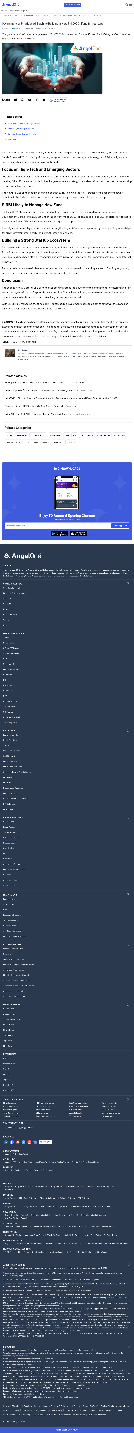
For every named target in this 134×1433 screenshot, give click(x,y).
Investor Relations (10, 614)
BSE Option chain (102, 1206)
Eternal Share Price (76, 1113)
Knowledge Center (10, 899)
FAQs (5, 1410)
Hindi (67, 435)
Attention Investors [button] (14, 1265)
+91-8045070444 (46, 1388)
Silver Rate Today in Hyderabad (18, 1226)
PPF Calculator (9, 804)
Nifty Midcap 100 (72, 1186)
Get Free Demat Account (67, 1430)
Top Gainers (8, 1035)
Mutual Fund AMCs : (13, 1240)
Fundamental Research (12, 915)
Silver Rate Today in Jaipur (102, 1226)
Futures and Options (11, 669)
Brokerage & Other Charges (14, 593)
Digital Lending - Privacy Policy (49, 1410)
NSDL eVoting (38, 1414)
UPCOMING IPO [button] (9, 1054)
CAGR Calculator (10, 756)
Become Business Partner (13, 948)
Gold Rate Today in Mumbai (16, 1215)
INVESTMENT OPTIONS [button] (13, 633)
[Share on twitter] (29, 100)
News (5, 910)
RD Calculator (8, 783)
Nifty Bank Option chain (34, 1206)
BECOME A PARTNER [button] (12, 944)
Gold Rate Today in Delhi (41, 1215)
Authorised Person (10, 880)
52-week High (8, 1025)
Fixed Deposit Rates (91, 1162)
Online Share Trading (11, 837)
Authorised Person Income (13, 970)
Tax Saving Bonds (10, 722)
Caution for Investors (97, 1414)
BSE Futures (83, 1198)
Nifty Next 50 (56, 1186)
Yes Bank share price (11, 1116)
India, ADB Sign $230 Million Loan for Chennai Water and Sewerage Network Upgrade (47, 413)
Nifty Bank (19, 1186)
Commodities (21, 435)
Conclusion (12, 139)
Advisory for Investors (115, 1410)
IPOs (75, 435)
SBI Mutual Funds (34, 1243)
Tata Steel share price (78, 1103)
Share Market (59, 442)
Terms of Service (66, 1397)
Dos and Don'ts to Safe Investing (57, 1406)
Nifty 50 (8, 1186)
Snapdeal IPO (8, 1090)
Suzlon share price (10, 1106)
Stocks (6, 637)
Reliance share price (110, 1103)
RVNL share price (43, 1109)
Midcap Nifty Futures (48, 1198)
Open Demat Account (72, 5)
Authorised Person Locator (14, 996)
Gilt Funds (70, 1252)
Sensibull (8, 1170)
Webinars (7, 620)
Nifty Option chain (13, 1206)
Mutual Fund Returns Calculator (15, 798)
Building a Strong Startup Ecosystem (23, 134)
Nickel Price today (72, 1235)
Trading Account (9, 832)
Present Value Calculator (13, 788)
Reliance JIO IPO (9, 1063)
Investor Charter (96, 1410)
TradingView (48, 1170)
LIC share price (108, 1116)
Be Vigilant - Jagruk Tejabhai (14, 936)
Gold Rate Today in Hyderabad (93, 1215)
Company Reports (10, 925)
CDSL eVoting (24, 1414)
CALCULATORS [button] (10, 730)
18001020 (12, 1128)
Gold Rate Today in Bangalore (17, 1218)
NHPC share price (43, 1106)
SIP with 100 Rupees (11, 648)
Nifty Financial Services (37, 1186)
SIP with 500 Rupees (11, 653)
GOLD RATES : (9, 1212)
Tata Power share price (45, 1116)
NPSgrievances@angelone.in (14, 1385)
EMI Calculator (9, 809)
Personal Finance (13, 442)
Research (45, 442)
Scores (77, 1406)
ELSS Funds (10, 1252)
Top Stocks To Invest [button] (14, 1099)
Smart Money (8, 904)
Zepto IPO (7, 1079)
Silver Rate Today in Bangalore (47, 1226)
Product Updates (31, 442)
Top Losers (7, 1040)
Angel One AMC (10, 1154)
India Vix (116, 1186)
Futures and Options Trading (14, 869)
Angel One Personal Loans (76, 1410)
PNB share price (75, 1109)
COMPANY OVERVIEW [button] (12, 584)
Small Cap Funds (39, 1252)
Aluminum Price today (34, 1235)
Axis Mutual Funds (53, 1243)
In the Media (8, 609)
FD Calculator (8, 777)
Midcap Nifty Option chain (58, 1206)
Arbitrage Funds (56, 1252)
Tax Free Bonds (9, 706)
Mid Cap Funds (84, 1252)
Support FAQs (28, 1128)
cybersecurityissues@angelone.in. (78, 1388)
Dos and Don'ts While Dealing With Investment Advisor (106, 1406)
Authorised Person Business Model (16, 980)
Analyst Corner (9, 885)
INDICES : (7, 1183)
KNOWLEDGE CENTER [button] (13, 817)
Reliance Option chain (82, 1206)
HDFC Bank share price (45, 1103)
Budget (9, 435)
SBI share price (42, 1113)
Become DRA (8, 954)
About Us (7, 598)
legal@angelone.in (71, 1391)
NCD (5, 696)
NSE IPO (6, 1058)
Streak (28, 1170)
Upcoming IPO (8, 664)
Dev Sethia (17, 28)
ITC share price (107, 1109)
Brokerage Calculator (11, 735)
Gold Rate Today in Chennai (66, 1215)
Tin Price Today (110, 1235)
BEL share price (75, 1116)
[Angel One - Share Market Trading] (10, 4)
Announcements (9, 1014)
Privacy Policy (50, 1397)
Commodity (7, 690)
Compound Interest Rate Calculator (17, 772)
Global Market (55, 435)
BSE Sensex (88, 1186)
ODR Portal (51, 1414)
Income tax (7, 875)
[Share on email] (44, 100)
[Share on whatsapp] (22, 100)
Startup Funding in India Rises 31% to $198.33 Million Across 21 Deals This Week (44, 382)
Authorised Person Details (13, 991)
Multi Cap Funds (100, 1252)
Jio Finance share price (111, 1113)
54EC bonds (8, 712)
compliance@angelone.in (41, 1382)
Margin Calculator (10, 740)
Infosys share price (109, 1106)
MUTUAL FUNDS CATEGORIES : (17, 1249)
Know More (23, 359)
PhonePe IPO (8, 1085)
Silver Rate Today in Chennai (75, 1226)
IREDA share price (10, 1109)
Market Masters (87, 435)
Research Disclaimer (12, 1406)
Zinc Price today (54, 1235)
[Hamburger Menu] (130, 4)
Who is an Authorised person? (15, 959)
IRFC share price (9, 1103)
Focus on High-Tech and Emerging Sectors (24, 123)
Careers (6, 625)
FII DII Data (7, 1046)
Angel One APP (10, 1162)
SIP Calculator (9, 745)
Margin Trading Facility (60, 1162)
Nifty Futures (10, 1198)
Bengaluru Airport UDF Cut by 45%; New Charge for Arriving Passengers (41, 406)
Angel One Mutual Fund (14, 1243)
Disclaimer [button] (9, 1347)
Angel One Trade (25, 1162)
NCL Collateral (9, 1414)
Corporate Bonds (10, 701)
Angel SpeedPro (41, 1162)
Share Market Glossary (12, 1019)
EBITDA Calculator (10, 793)
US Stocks (7, 674)
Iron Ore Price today (92, 1235)
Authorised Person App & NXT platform (18, 986)
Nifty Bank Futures (27, 1198)
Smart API (76, 1162)
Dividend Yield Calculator (13, 761)
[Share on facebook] (36, 100)
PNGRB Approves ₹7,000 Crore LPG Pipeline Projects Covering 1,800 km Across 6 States (49, 390)
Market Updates (103, 435)
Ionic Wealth (24, 1154)
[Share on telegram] (15, 100)
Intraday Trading (9, 843)
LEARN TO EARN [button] (10, 895)
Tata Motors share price (12, 1113)
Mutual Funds (119, 435)
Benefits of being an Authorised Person (18, 964)
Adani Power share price (78, 1106)
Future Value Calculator (12, 766)
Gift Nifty (9, 1189)
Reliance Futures (67, 1198)
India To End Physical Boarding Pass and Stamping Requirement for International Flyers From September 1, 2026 (61, 398)
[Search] (126, 4)
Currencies (7, 685)
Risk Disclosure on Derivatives (72, 1414)
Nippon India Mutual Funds (116, 1243)
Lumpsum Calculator (11, 751)
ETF (4, 680)
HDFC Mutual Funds (72, 1243)
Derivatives (7, 859)
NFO (5, 659)
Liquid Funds (23, 1252)
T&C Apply (14, 1410)
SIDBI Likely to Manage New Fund (21, 129)
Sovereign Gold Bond (11, 717)
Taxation (72, 442)
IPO (4, 853)
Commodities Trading (11, 864)
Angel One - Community (12, 931)
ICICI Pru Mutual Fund (93, 1243)
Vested (37, 1170)
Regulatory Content (32, 1406)
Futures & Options (38, 435)
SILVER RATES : (10, 1223)
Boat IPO (6, 1074)
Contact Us (7, 604)
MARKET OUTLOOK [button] (11, 1004)
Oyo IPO (6, 1069)
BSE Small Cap (103, 1186)
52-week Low (8, 1030)
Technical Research (10, 920)
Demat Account (9, 827)
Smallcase (19, 1170)
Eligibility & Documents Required (16, 975)
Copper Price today (13, 1235)
